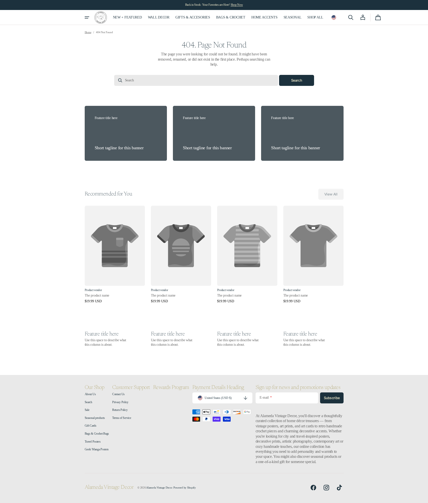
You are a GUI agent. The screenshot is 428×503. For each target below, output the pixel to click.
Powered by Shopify (184, 487)
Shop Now (237, 4)
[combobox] (196, 80)
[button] (333, 17)
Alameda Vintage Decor (159, 487)
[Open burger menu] (86, 17)
